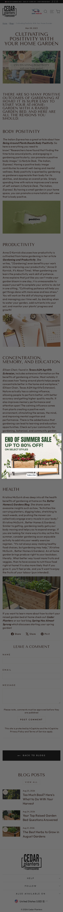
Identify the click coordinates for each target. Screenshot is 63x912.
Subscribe (31, 475)
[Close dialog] (60, 434)
